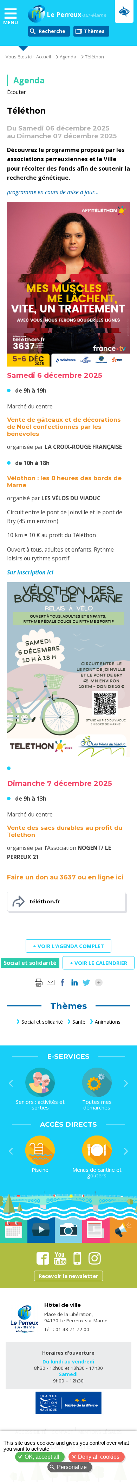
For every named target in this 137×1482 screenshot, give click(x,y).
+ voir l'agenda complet (68, 945)
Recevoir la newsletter (68, 1275)
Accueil (43, 56)
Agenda (68, 56)
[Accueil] (36, 14)
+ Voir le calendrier (98, 962)
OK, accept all (42, 1457)
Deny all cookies (98, 1457)
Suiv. (126, 1083)
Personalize (72, 1467)
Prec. (11, 1083)
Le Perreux (76, 14)
